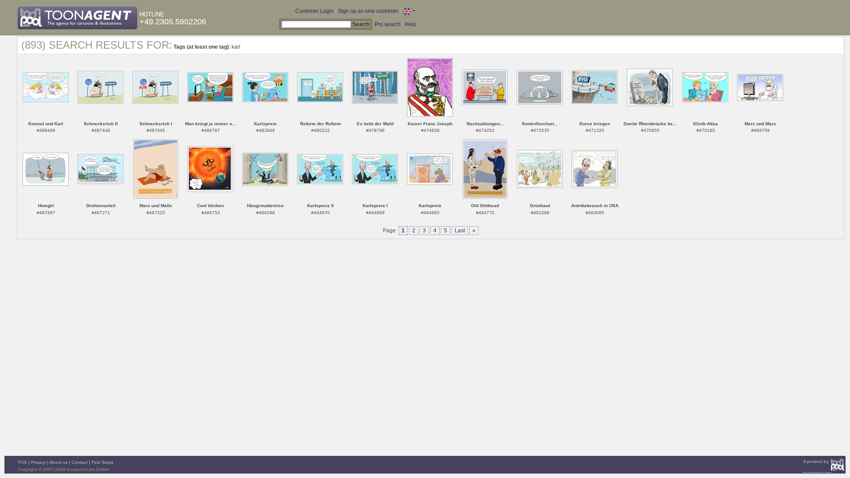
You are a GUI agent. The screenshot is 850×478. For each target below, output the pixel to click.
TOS (22, 462)
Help (410, 24)
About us (58, 462)
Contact (80, 462)
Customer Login (314, 11)
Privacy (38, 462)
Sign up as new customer (368, 11)
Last (460, 230)
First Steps (102, 462)
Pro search (388, 24)
